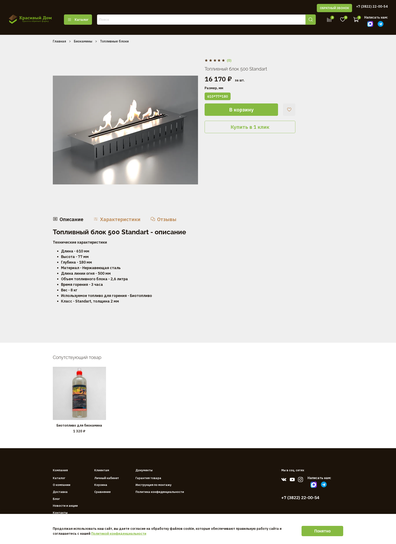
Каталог (81, 20)
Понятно (322, 531)
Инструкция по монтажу (154, 485)
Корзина (100, 485)
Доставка (60, 492)
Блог (56, 499)
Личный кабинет (106, 478)
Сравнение (102, 492)
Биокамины (83, 41)
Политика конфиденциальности (160, 492)
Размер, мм (214, 88)
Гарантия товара (148, 478)
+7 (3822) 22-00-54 (372, 6)
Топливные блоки (114, 41)
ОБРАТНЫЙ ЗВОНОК (334, 8)
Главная (59, 41)
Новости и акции (65, 506)
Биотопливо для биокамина (79, 425)
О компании (61, 485)
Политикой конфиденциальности (118, 533)
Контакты (60, 513)
